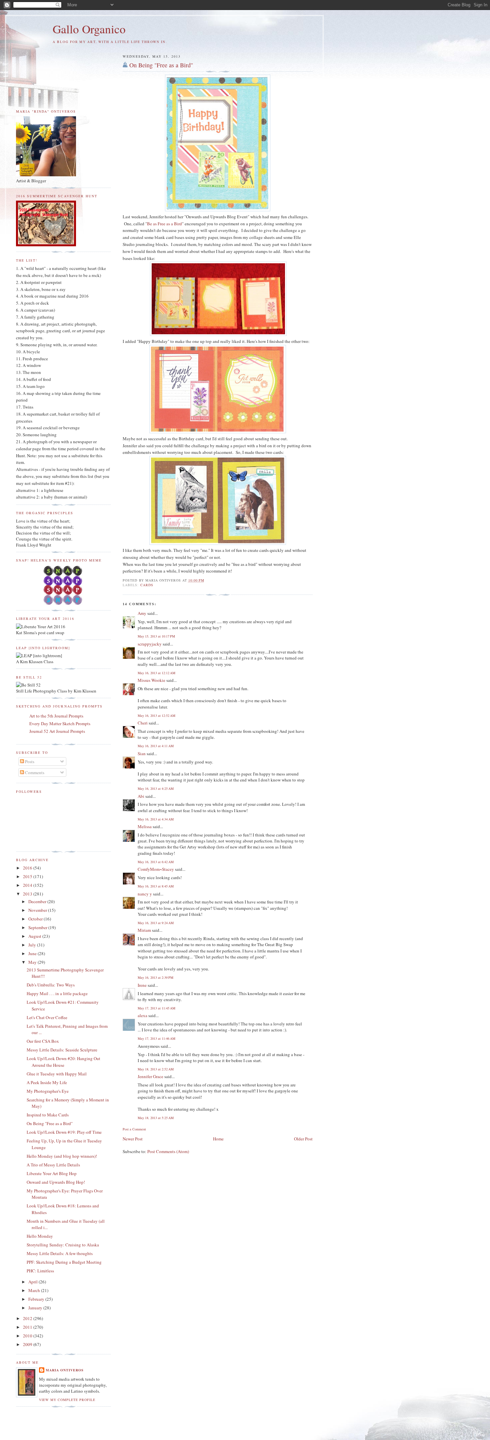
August (35, 936)
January (35, 1308)
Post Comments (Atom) (168, 1151)
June (33, 953)
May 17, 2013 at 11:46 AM (156, 1038)
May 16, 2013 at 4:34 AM (156, 819)
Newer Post (133, 1139)
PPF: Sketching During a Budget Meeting (64, 1262)
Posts (29, 761)
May (33, 962)
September (38, 927)
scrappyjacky (150, 644)
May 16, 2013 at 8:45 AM (156, 886)
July (32, 945)
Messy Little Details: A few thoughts (60, 1253)
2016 (28, 868)
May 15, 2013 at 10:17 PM (156, 636)
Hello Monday (40, 1236)
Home (218, 1139)
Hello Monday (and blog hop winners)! (62, 1156)
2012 (28, 1318)
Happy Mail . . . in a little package (57, 993)
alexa (142, 1015)
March (34, 1290)
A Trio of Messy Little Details (53, 1165)
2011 (28, 1327)
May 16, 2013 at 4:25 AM (156, 788)
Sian (142, 753)
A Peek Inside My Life (47, 1082)
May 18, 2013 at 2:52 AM (156, 1069)
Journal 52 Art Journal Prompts (57, 731)
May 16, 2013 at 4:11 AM (156, 745)
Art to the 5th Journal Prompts (56, 716)
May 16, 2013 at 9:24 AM (156, 922)
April (33, 1282)
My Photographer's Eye (48, 1091)
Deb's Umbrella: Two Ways (51, 985)
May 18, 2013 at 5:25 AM (156, 1117)
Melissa (145, 826)
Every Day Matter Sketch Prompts (59, 723)
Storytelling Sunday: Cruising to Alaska (63, 1245)
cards (146, 585)
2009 (28, 1344)
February (36, 1299)
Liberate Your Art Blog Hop (52, 1173)
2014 (28, 885)
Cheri (143, 723)
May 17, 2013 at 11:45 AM (156, 1008)
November (38, 910)
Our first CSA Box (43, 1041)
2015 (28, 876)
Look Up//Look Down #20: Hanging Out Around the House (63, 1061)
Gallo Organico (89, 29)
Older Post (303, 1139)
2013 (28, 894)
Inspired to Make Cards (48, 1115)
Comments (34, 772)
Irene (142, 985)
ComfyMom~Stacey (156, 869)
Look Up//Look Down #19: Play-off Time (64, 1132)
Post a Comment (134, 1129)
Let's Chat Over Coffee (47, 1017)
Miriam (144, 930)
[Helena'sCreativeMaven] (63, 603)
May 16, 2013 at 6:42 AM (156, 861)
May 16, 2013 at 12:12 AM (156, 673)
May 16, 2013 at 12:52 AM (156, 715)
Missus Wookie (151, 680)
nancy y (145, 894)
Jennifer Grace (150, 1076)
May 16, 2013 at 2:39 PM (155, 977)
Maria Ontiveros (65, 1370)
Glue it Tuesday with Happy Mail (57, 1074)
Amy (142, 613)
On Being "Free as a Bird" (161, 65)
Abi (141, 796)
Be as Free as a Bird (164, 224)
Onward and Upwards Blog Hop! (56, 1182)
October (36, 919)
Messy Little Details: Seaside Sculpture (62, 1050)
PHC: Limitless (40, 1271)
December (37, 901)
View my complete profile (67, 1399)
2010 (28, 1336)
